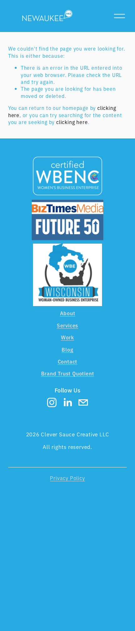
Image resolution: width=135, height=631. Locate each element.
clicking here (72, 121)
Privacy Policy (67, 477)
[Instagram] (52, 402)
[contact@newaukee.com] (83, 402)
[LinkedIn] (67, 402)
